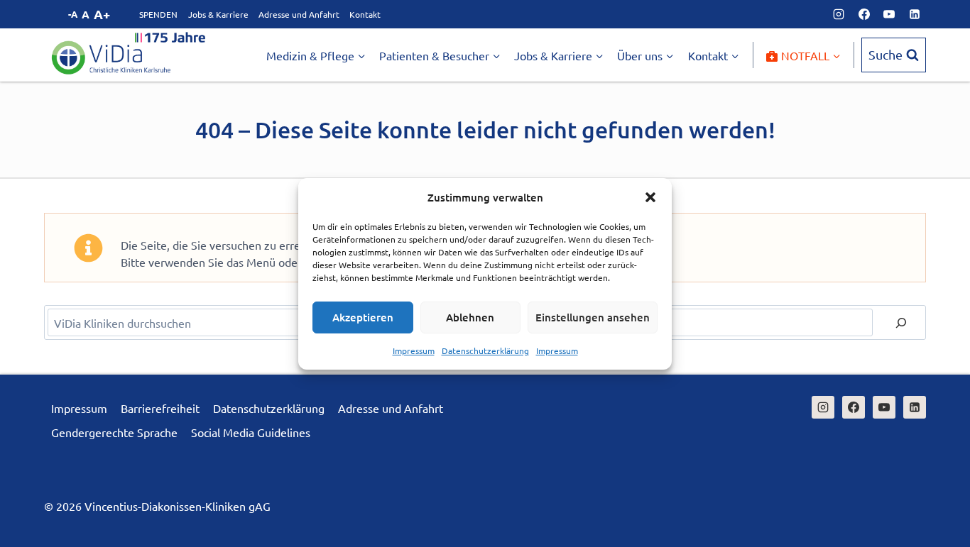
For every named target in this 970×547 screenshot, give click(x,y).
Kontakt (365, 14)
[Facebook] (864, 14)
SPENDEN (158, 14)
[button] (650, 197)
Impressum (414, 350)
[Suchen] (901, 322)
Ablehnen (470, 317)
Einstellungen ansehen (592, 317)
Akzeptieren (362, 317)
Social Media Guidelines (250, 432)
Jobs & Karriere (218, 14)
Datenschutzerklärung (485, 350)
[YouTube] (889, 14)
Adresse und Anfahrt (298, 14)
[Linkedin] (914, 14)
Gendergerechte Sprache (114, 432)
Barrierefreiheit (160, 408)
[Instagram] (838, 14)
